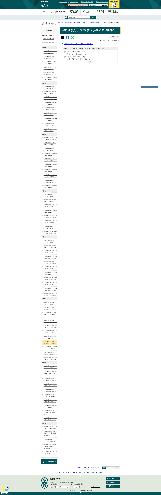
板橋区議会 (60, 22)
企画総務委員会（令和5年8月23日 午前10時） (50, 211)
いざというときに (79, 5)
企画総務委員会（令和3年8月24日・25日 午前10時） (50, 326)
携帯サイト (91, 472)
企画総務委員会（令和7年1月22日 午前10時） (50, 130)
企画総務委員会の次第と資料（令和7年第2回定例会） (50, 108)
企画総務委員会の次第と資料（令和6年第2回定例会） (50, 159)
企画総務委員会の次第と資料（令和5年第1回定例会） (50, 227)
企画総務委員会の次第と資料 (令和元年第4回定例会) (50, 427)
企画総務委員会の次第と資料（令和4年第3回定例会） (50, 251)
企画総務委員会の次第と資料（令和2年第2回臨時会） (50, 390)
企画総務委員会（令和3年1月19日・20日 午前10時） (50, 358)
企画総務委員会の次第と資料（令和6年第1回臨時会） (50, 176)
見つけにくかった (85, 59)
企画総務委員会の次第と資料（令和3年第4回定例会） (50, 308)
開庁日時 (111, 479)
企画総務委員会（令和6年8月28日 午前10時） (50, 154)
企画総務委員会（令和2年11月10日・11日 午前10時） (50, 373)
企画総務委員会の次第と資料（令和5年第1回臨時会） (50, 221)
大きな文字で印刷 (111, 40)
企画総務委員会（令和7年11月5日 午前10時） (50, 92)
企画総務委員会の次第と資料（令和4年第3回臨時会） (50, 262)
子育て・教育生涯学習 (74, 11)
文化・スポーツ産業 (87, 11)
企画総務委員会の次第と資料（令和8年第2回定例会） (50, 57)
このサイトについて (65, 472)
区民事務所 (112, 486)
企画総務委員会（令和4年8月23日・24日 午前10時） (50, 257)
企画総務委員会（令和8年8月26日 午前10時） (50, 52)
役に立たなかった (81, 54)
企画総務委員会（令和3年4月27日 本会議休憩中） (78, 44)
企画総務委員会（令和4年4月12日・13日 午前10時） (50, 278)
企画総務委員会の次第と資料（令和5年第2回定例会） (50, 216)
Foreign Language (74, 2)
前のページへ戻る (81, 467)
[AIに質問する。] (4, 490)
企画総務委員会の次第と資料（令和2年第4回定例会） (50, 367)
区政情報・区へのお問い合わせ (113, 11)
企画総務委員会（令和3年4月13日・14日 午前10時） (50, 347)
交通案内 (111, 482)
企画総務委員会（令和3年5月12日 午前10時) (50, 337)
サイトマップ (63, 2)
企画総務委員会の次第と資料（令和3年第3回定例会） (50, 321)
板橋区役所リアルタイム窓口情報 (99, 5)
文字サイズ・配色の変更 (87, 2)
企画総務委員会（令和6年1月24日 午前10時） (50, 186)
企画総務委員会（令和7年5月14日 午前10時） (50, 114)
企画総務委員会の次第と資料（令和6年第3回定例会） (50, 149)
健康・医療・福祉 (60, 12)
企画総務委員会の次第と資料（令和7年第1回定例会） (50, 124)
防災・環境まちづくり (100, 11)
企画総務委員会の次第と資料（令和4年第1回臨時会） (50, 294)
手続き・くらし (47, 12)
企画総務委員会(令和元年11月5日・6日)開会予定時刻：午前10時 (50, 433)
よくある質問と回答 (50, 461)
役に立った (70, 54)
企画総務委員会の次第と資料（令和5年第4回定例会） (50, 195)
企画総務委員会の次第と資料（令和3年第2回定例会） (50, 331)
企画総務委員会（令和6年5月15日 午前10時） (50, 165)
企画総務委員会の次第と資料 (97, 22)
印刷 (101, 40)
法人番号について (95, 487)
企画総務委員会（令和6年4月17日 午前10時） (50, 170)
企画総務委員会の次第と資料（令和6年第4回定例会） (50, 138)
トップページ (52, 22)
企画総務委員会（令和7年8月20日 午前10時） (50, 103)
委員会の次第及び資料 (82, 22)
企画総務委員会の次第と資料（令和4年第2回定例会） (50, 267)
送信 (90, 61)
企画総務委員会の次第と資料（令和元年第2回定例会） (50, 453)
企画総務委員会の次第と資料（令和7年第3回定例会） (50, 98)
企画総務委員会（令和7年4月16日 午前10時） (50, 119)
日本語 (143, 87)
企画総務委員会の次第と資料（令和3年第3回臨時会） (50, 303)
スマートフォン (115, 467)
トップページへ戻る (94, 467)
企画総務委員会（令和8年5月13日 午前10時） (50, 62)
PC (108, 467)
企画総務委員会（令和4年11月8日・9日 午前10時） (50, 246)
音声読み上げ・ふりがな (102, 2)
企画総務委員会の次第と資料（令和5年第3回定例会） (50, 205)
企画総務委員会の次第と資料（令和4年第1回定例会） (50, 283)
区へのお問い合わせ (79, 472)
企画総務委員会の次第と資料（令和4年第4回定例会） (50, 241)
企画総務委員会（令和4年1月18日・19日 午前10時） (50, 289)
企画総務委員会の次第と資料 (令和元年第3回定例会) (50, 440)
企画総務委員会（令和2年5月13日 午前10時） (50, 406)
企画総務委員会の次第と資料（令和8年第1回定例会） (50, 73)
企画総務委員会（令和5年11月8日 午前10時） (50, 200)
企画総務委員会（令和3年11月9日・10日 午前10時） (50, 314)
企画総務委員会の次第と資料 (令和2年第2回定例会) (50, 395)
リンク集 (100, 472)
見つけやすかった (72, 59)
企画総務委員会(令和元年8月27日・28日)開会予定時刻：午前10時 (50, 446)
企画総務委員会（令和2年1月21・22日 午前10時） (50, 419)
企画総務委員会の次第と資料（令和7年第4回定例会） (50, 87)
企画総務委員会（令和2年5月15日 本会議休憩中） (50, 401)
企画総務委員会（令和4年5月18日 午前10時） (50, 273)
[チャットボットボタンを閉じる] (7, 488)
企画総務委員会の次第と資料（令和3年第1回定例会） (50, 353)
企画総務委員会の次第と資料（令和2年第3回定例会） (50, 379)
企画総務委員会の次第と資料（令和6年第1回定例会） (50, 181)
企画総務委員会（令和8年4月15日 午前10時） (50, 68)
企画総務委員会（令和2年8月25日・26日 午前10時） (50, 385)
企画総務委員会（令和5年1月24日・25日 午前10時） (50, 232)
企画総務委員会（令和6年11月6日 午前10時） (50, 143)
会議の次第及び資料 (70, 22)
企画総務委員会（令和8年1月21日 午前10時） (50, 78)
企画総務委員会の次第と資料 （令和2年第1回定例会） (50, 412)
